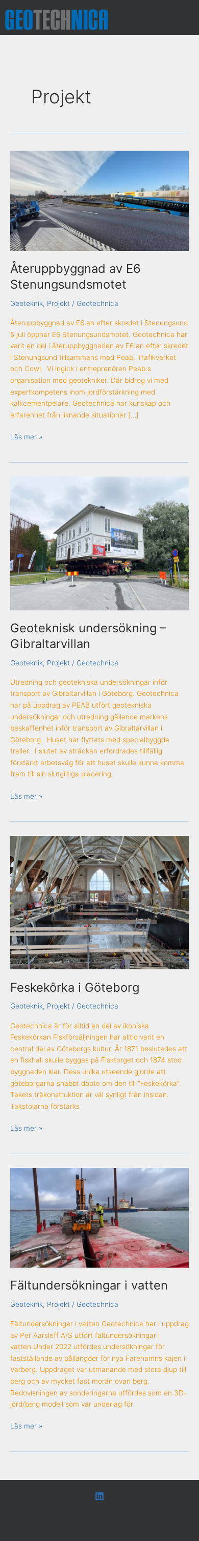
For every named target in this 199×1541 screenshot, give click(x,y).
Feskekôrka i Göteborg (74, 987)
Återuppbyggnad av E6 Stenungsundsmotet (75, 276)
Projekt (58, 303)
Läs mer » (26, 436)
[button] (184, 17)
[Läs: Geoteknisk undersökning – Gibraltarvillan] (99, 543)
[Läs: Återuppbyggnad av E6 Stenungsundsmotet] (99, 200)
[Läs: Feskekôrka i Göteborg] (99, 902)
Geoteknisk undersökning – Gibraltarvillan (88, 636)
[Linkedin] (99, 1496)
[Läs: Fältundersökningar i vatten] (99, 1217)
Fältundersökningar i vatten (89, 1285)
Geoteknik (26, 303)
